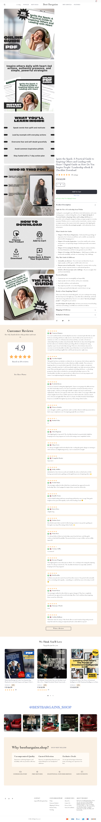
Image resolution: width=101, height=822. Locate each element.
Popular (26, 4)
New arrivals (67, 4)
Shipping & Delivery (54, 805)
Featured (77, 4)
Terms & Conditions (69, 807)
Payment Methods (54, 803)
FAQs (51, 801)
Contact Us (67, 803)
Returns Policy (53, 807)
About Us (67, 801)
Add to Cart (76, 192)
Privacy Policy (68, 805)
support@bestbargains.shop (40, 801)
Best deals (34, 4)
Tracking (52, 809)
